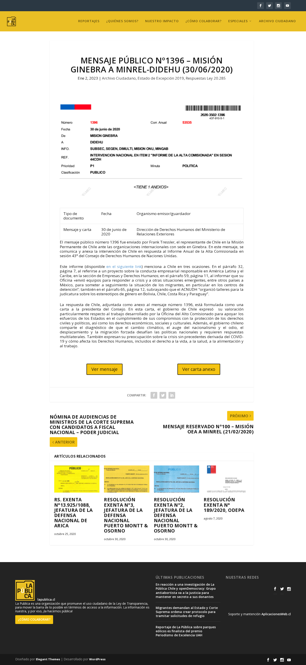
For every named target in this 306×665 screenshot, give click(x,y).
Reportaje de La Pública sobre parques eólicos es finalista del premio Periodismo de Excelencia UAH (186, 631)
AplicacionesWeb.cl (276, 614)
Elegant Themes (48, 659)
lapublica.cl (46, 599)
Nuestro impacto (162, 21)
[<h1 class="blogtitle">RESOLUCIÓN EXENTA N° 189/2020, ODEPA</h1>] (226, 479)
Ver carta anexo (198, 369)
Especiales (238, 21)
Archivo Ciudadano (277, 21)
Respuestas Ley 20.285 (206, 78)
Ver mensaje (104, 369)
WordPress (97, 659)
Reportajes (88, 21)
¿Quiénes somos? (122, 21)
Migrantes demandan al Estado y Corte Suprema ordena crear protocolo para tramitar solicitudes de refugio (187, 612)
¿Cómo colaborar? (203, 21)
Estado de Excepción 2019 (161, 78)
